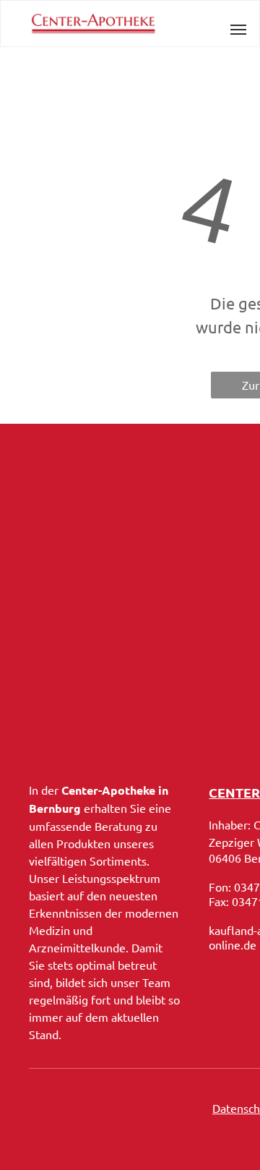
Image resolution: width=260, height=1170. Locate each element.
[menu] (238, 29)
